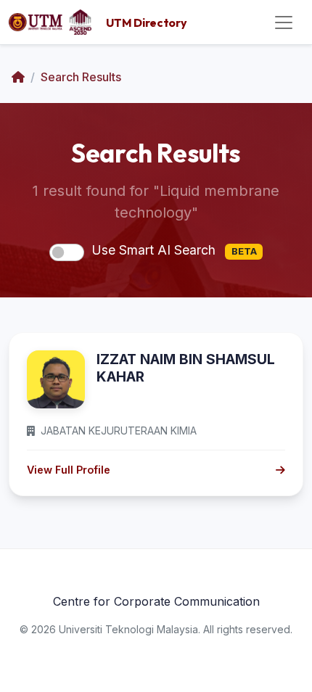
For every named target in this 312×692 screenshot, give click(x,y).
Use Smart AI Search (174, 250)
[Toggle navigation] (283, 22)
